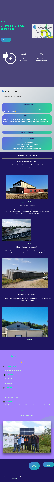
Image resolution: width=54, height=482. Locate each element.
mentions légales (41, 476)
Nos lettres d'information (34, 466)
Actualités (6, 40)
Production (29, 201)
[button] (27, 415)
